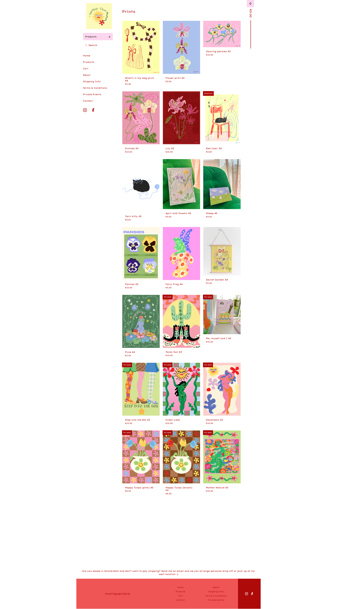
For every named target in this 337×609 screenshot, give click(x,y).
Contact (88, 101)
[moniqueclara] (99, 16)
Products (90, 36)
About (86, 75)
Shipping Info (92, 81)
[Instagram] (85, 110)
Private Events (92, 94)
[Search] (86, 45)
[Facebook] (93, 110)
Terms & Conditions (95, 88)
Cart (85, 68)
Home (86, 55)
